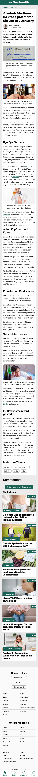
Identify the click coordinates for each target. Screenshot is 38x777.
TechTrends (24, 742)
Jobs (4, 755)
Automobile (7, 742)
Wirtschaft (23, 700)
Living (22, 727)
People (5, 700)
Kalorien (29, 166)
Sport (5, 697)
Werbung (6, 752)
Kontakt (22, 755)
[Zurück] (1, 2)
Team (22, 752)
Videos (5, 704)
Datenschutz (7, 758)
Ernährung (14, 7)
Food (21, 735)
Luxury (22, 731)
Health (5, 727)
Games (5, 708)
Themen (23, 711)
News (5, 693)
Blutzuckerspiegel (22, 217)
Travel (22, 738)
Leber (29, 115)
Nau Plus (23, 704)
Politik (22, 693)
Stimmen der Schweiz (27, 708)
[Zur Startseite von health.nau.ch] (19, 2)
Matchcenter (24, 697)
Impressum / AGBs (26, 758)
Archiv (5, 715)
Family (5, 735)
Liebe (5, 731)
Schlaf (5, 404)
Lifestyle (6, 711)
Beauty (5, 745)
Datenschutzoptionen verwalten (10, 761)
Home (5, 7)
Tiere (5, 738)
